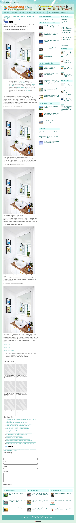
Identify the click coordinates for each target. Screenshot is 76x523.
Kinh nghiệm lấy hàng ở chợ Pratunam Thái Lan (51, 48)
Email (4, 461)
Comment (5, 471)
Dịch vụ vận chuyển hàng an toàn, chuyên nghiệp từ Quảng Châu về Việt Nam (66, 107)
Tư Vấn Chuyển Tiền (67, 28)
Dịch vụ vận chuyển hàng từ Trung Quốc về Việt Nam (68, 85)
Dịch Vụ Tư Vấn (41, 12)
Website (5, 466)
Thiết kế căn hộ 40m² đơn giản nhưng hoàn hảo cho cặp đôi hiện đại (21, 442)
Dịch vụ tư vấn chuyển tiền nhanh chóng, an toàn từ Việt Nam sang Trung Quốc (51, 81)
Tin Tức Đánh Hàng (54, 12)
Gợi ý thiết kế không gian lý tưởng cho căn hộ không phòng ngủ (20, 443)
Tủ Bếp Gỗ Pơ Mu (7, 347)
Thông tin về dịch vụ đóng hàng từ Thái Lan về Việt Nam (40, 501)
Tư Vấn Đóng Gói (66, 39)
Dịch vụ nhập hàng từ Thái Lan (63, 493)
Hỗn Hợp (16, 19)
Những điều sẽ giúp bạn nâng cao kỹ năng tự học (51, 142)
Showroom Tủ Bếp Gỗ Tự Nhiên (21, 82)
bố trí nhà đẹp (14, 449)
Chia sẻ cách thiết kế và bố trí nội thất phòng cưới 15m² (18, 427)
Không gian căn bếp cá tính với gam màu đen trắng (17, 425)
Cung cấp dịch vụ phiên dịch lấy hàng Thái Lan (68, 61)
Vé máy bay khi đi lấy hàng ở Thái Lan (17, 508)
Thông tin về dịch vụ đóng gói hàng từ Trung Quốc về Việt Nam (40, 494)
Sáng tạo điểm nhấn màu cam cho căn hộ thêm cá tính (18, 439)
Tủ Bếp (22, 81)
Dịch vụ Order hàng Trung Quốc (63, 500)
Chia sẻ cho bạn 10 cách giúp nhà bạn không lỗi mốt (17, 428)
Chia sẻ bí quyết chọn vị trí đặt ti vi (14, 436)
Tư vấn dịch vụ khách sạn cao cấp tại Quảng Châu (51, 121)
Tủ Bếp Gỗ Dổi (6, 344)
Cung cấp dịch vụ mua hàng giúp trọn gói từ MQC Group (63, 508)
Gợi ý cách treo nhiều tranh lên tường (14, 437)
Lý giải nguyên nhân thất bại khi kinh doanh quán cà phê (48, 137)
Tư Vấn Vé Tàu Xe (66, 37)
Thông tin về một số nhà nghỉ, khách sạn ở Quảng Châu (51, 114)
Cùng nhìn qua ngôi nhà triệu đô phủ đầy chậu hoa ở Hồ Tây (19, 440)
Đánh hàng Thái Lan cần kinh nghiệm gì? (51, 41)
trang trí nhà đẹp (13, 450)
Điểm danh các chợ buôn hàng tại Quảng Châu (51, 55)
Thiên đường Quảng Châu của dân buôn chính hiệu (51, 26)
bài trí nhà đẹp (8, 449)
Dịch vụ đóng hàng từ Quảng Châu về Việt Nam (39, 508)
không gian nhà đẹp (21, 449)
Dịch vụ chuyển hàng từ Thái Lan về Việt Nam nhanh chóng (68, 92)
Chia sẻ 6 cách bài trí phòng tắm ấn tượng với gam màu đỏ (19, 433)
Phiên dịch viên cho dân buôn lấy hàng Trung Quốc (68, 74)
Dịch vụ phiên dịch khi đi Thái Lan (68, 68)
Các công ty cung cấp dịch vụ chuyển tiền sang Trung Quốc (51, 96)
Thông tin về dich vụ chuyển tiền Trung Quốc (51, 74)
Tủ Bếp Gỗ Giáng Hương (8, 350)
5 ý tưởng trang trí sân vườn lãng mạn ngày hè (16, 434)
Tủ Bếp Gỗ (27, 90)
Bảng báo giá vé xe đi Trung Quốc (16, 494)
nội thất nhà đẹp (33, 449)
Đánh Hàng (6, 2)
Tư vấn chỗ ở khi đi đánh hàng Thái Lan (52, 107)
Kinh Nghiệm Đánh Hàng (18, 12)
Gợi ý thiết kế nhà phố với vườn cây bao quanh (16, 422)
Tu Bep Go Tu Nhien (29, 88)
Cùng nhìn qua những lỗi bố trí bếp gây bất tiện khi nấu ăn (18, 424)
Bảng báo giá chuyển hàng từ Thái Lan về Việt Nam (68, 99)
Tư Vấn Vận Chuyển (67, 35)
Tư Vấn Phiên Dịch (66, 32)
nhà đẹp (27, 449)
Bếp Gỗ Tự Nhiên (20, 87)
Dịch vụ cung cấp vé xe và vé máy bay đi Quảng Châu (17, 501)
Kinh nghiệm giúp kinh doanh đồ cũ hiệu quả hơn (48, 132)
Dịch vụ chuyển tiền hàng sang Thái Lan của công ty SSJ (50, 89)
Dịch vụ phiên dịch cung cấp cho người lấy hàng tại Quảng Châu (66, 54)
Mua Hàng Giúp (31, 12)
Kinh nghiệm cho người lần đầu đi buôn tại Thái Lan (51, 34)
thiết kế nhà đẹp (6, 450)
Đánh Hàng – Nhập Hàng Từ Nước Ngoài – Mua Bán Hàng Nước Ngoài (39, 517)
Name (5, 457)
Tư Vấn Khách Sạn (66, 30)
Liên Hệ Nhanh (15, 2)
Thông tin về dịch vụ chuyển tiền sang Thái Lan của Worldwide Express (51, 67)
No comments (23, 19)
